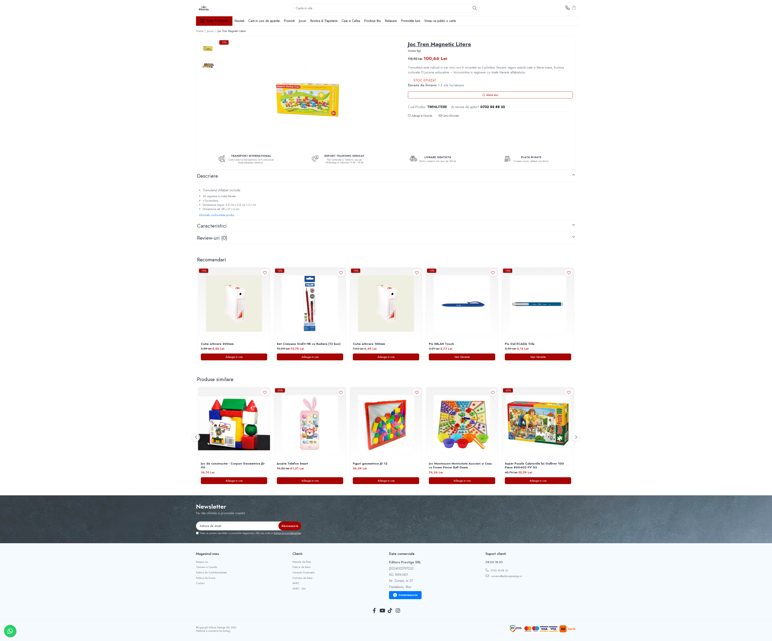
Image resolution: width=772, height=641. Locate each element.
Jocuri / (212, 31)
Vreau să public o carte (440, 21)
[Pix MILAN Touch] (462, 304)
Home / (201, 31)
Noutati (239, 21)
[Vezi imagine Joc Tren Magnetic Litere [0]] (207, 47)
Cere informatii (450, 116)
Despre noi (202, 562)
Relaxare (391, 21)
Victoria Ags (414, 51)
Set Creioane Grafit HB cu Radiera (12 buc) (308, 344)
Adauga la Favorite (421, 116)
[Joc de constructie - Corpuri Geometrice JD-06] (234, 423)
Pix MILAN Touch (441, 344)
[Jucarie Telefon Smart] (310, 423)
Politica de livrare (205, 578)
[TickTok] (389, 610)
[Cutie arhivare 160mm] (386, 304)
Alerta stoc (492, 95)
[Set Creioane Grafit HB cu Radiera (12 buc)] (310, 304)
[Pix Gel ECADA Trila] (538, 304)
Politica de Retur (302, 567)
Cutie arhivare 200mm (217, 344)
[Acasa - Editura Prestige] (216, 8)
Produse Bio (372, 21)
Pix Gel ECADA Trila (519, 344)
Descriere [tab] (207, 176)
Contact (200, 583)
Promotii (289, 21)
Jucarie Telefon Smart (292, 464)
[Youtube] (382, 610)
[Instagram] (397, 610)
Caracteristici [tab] (212, 226)
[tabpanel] (308, 94)
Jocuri (302, 21)
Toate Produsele (217, 21)
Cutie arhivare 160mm (369, 344)
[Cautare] (474, 8)
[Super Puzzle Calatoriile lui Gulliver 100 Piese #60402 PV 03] (538, 423)
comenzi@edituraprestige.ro (506, 576)
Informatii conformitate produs (216, 215)
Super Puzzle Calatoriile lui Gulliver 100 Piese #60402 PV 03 (534, 466)
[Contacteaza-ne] (568, 8)
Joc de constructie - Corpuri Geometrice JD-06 (233, 466)
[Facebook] (374, 610)
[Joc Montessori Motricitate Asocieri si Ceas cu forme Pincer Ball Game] (462, 423)
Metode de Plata (302, 562)
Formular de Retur (303, 578)
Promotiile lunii (410, 21)
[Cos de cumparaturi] (574, 8)
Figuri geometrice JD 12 (370, 464)
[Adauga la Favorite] (264, 272)
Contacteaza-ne (408, 595)
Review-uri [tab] (212, 238)
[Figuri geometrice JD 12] (386, 423)
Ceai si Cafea (351, 21)
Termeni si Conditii (206, 567)
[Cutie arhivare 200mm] (234, 304)
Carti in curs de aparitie (264, 21)
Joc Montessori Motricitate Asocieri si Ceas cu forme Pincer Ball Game (460, 466)
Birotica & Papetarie (324, 21)
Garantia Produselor (304, 572)
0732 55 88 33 (499, 570)
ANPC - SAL (299, 589)
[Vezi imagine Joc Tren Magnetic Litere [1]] (207, 65)
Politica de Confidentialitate (287, 533)
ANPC (296, 583)
